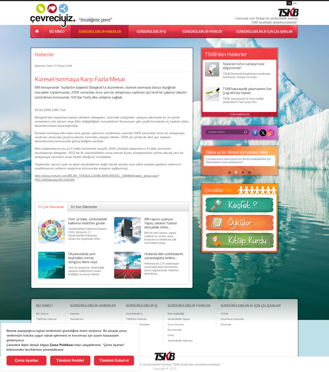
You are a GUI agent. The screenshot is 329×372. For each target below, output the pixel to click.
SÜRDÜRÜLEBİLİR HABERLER (100, 31)
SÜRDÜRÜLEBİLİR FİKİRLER (202, 31)
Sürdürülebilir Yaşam (179, 319)
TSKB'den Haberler (46, 319)
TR (289, 3)
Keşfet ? (239, 206)
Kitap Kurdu (239, 241)
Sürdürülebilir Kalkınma (180, 340)
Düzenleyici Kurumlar (232, 319)
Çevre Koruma (176, 324)
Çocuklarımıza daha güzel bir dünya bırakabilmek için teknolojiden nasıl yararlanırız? (238, 161)
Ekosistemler (175, 329)
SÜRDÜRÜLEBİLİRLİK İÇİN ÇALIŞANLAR (264, 31)
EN (295, 3)
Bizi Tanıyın (42, 313)
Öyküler (239, 224)
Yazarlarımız (77, 319)
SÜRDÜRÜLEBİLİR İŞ (151, 31)
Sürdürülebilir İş (134, 313)
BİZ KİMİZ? (57, 31)
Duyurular (226, 324)
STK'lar (225, 313)
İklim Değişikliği (176, 313)
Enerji (171, 335)
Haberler (44, 54)
